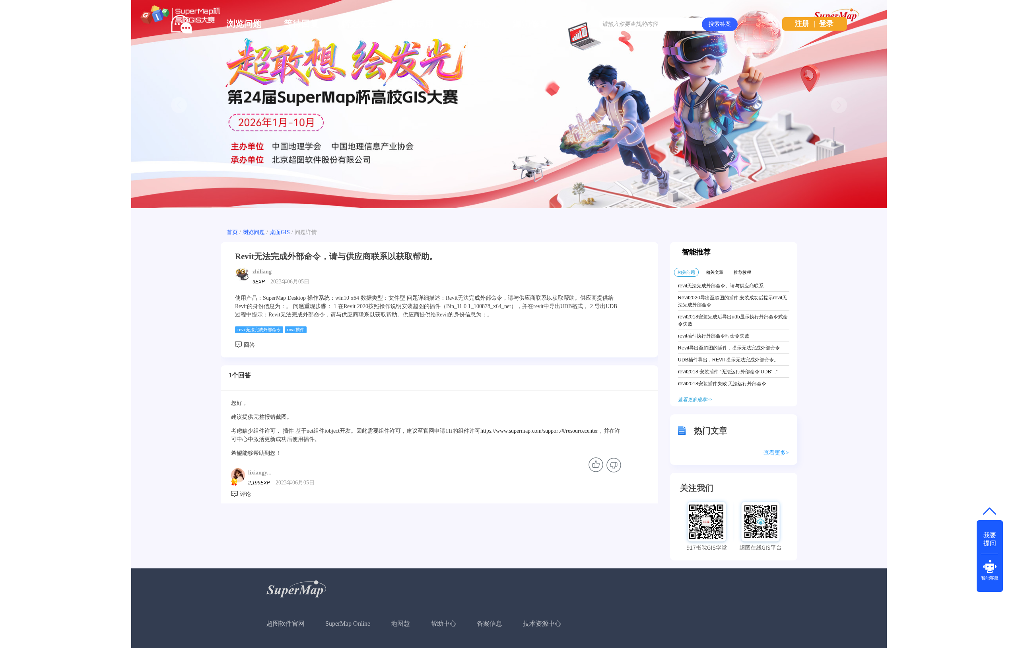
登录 (826, 23)
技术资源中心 (542, 623)
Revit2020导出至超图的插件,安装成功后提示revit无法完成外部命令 (732, 301)
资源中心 (473, 24)
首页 (232, 232)
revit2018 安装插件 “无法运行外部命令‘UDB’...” (727, 372)
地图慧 (400, 623)
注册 (802, 23)
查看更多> (776, 453)
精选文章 (358, 24)
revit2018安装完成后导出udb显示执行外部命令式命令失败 (733, 320)
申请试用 (415, 24)
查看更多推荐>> (695, 399)
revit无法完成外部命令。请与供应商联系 (721, 286)
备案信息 (489, 623)
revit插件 (295, 329)
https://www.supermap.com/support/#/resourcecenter (539, 431)
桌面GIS (280, 232)
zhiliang (262, 272)
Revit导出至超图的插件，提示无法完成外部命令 (729, 348)
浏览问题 (244, 24)
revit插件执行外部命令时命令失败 (713, 336)
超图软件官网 (285, 623)
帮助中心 (443, 623)
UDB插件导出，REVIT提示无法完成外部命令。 (728, 360)
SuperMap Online (347, 623)
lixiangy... (260, 473)
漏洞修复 (530, 24)
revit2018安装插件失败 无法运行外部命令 (722, 383)
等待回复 (301, 24)
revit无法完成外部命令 (259, 329)
